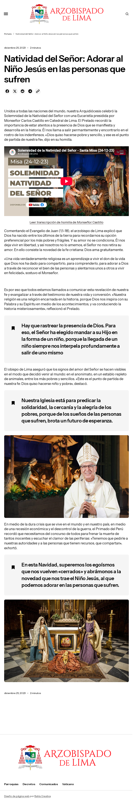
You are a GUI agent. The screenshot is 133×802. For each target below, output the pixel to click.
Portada (8, 34)
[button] (6, 14)
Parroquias (11, 784)
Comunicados (48, 784)
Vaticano (68, 784)
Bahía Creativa (42, 796)
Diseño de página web (16, 796)
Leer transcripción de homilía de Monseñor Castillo (66, 222)
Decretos (29, 784)
